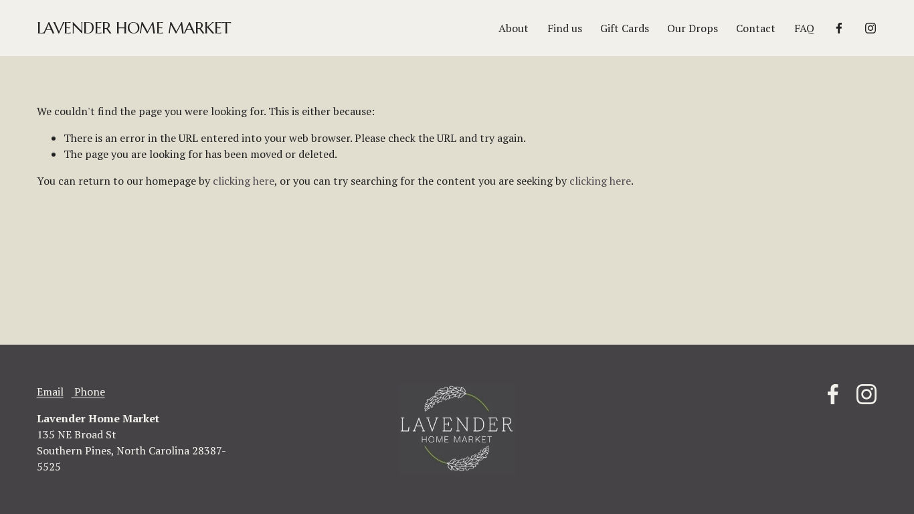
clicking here (243, 180)
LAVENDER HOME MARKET (134, 27)
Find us (564, 28)
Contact (755, 28)
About (513, 28)
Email (50, 391)
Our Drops (692, 28)
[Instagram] (870, 28)
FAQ (804, 28)
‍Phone (88, 391)
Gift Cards (624, 28)
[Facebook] (839, 28)
